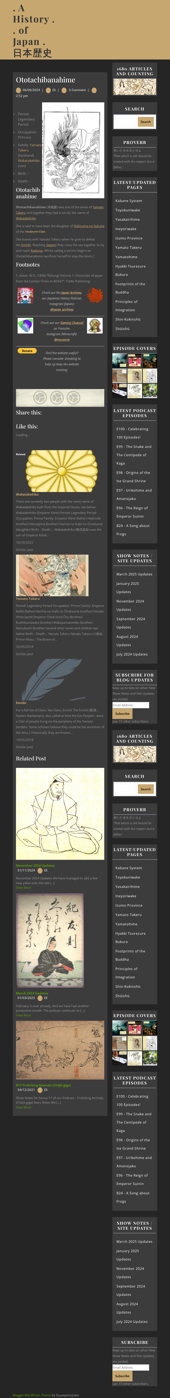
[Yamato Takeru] (52, 575)
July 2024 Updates (132, 654)
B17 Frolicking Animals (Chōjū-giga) (43, 1085)
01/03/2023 (26, 998)
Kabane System (128, 200)
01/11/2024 (26, 870)
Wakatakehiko (29, 160)
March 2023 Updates (32, 993)
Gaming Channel (71, 323)
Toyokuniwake (127, 210)
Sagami (51, 245)
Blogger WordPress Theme (32, 1395)
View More (23, 887)
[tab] (154, 29)
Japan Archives (71, 292)
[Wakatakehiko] (62, 471)
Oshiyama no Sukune (89, 226)
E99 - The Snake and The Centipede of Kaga (134, 455)
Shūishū (122, 328)
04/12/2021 (26, 1090)
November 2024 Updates (35, 865)
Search (134, 109)
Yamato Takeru (28, 598)
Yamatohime (126, 257)
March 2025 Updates (135, 574)
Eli (54, 90)
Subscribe (122, 713)
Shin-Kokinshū (128, 319)
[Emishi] (52, 679)
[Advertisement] (60, 1147)
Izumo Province (129, 238)
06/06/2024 (31, 90)
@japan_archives (61, 309)
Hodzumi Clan (35, 231)
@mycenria (62, 339)
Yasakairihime (127, 219)
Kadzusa (37, 250)
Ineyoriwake (125, 229)
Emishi (26, 245)
